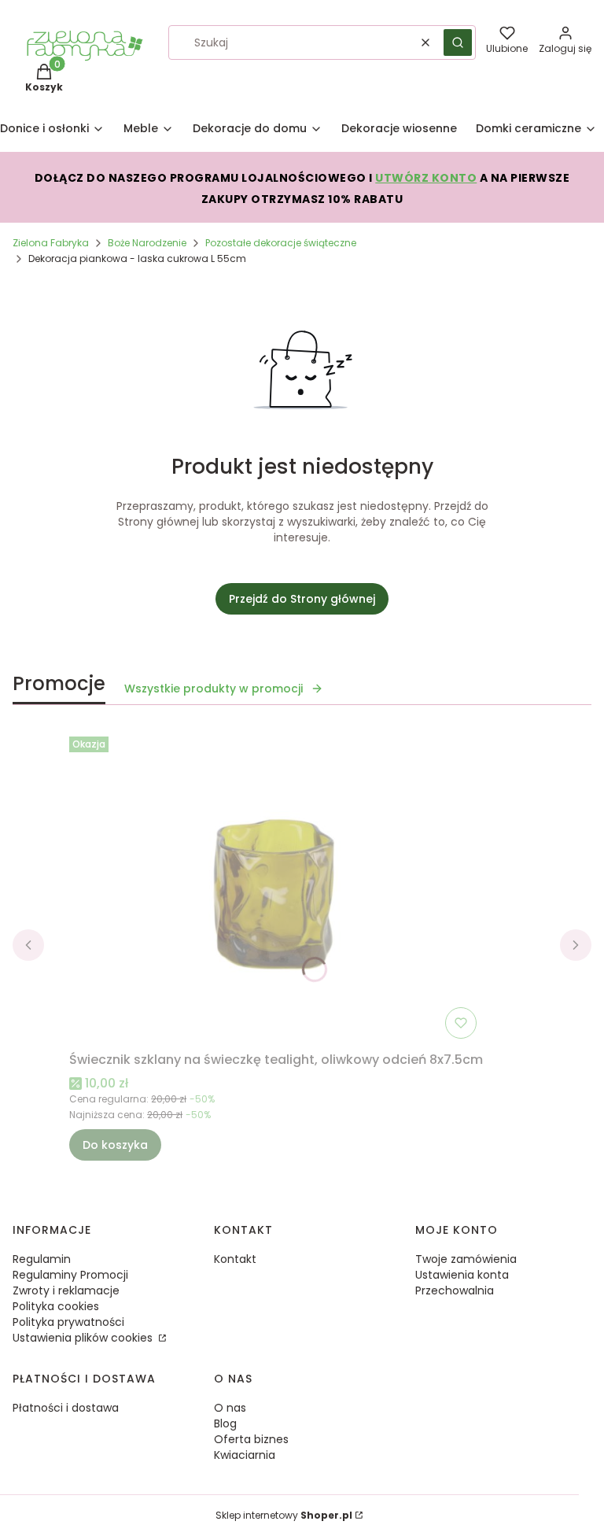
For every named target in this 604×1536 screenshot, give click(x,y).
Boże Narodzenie (147, 242)
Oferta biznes (251, 1439)
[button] (458, 42)
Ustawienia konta (462, 1275)
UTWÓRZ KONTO (426, 178)
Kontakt (235, 1259)
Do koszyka (115, 1145)
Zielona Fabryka (51, 242)
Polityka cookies (56, 1306)
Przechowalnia (454, 1290)
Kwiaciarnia (244, 1455)
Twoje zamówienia (466, 1259)
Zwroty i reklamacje (66, 1290)
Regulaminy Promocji (70, 1275)
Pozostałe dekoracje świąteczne (280, 242)
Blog (225, 1423)
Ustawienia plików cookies (84, 1338)
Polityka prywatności (68, 1322)
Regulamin (42, 1259)
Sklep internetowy (283, 1515)
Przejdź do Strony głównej (302, 599)
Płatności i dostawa (66, 1408)
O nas (230, 1408)
